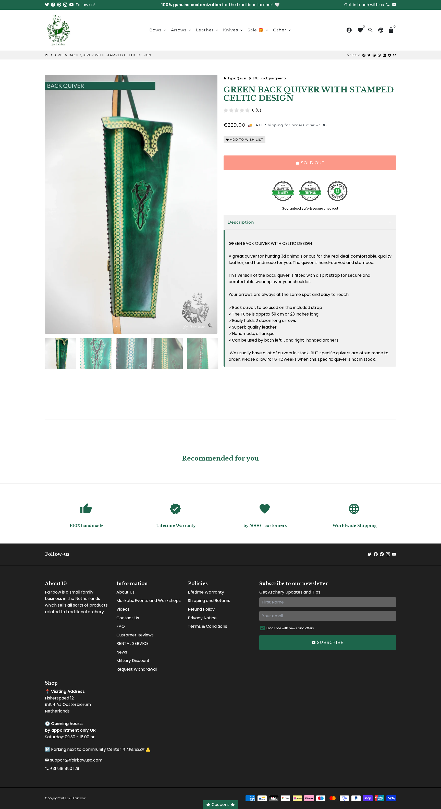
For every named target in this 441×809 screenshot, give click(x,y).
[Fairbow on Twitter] (47, 5)
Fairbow (79, 798)
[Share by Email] (394, 55)
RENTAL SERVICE (132, 643)
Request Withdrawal (136, 669)
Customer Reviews (135, 635)
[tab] (310, 222)
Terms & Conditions (207, 626)
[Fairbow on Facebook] (53, 5)
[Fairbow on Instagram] (65, 5)
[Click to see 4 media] (167, 353)
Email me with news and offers (290, 628)
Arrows (181, 30)
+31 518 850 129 (62, 768)
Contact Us (127, 618)
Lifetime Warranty (206, 592)
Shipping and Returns (209, 600)
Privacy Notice (202, 618)
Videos (123, 609)
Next (210, 204)
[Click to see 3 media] (131, 353)
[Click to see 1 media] (60, 353)
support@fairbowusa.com (73, 760)
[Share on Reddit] (389, 55)
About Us (125, 592)
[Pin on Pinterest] (374, 55)
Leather (207, 30)
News (121, 652)
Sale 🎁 (258, 30)
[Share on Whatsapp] (379, 55)
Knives (233, 30)
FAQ (120, 626)
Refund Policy (201, 609)
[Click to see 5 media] (202, 353)
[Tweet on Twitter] (369, 55)
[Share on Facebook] (363, 55)
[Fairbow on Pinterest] (59, 5)
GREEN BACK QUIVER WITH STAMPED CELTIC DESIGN (103, 55)
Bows (158, 30)
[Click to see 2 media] (96, 353)
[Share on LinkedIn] (384, 55)
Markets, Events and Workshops (148, 600)
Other (282, 30)
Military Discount (133, 660)
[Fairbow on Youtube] (71, 5)
